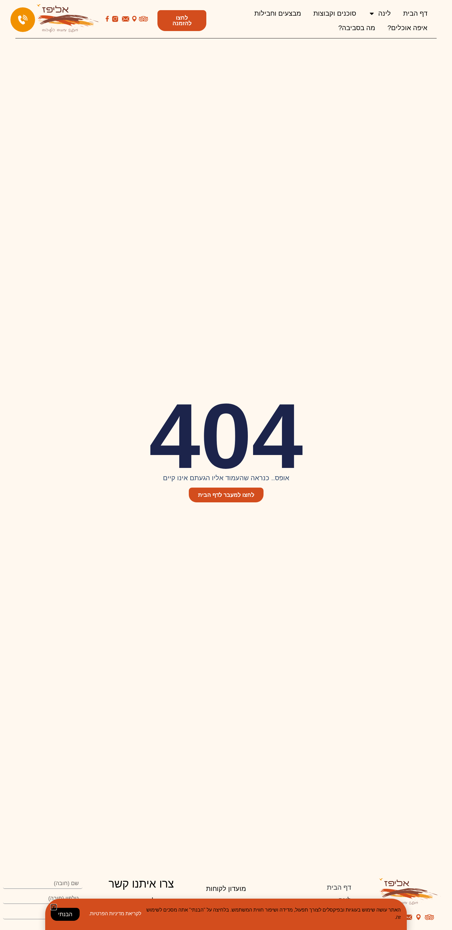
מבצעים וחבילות (277, 13)
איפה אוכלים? (407, 28)
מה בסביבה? (356, 28)
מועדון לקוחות (226, 888)
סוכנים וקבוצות (334, 13)
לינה (384, 13)
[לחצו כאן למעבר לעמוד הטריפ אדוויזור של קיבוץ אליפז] (143, 19)
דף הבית (415, 13)
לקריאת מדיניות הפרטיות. (115, 913)
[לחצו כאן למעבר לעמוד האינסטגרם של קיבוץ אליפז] (115, 19)
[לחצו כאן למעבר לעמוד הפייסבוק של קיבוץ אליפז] (107, 19)
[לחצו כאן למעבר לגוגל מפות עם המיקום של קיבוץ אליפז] (134, 19)
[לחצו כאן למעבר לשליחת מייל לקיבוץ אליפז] (125, 19)
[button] (53, 907)
